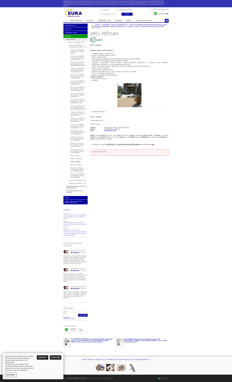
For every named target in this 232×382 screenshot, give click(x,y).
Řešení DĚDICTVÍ (76, 20)
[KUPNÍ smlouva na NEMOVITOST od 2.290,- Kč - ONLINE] (121, 367)
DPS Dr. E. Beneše (76, 158)
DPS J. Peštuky (75, 161)
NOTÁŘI (84, 359)
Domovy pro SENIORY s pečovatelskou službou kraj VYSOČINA (78, 175)
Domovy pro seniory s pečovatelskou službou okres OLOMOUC (77, 145)
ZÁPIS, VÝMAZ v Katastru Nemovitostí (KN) (73, 202)
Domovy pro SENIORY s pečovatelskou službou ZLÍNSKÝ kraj (78, 95)
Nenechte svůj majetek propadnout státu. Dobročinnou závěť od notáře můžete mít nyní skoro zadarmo (74, 232)
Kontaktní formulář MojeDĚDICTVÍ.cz (139, 359)
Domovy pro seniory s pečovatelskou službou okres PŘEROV (77, 151)
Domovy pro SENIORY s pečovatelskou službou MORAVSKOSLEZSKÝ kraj (78, 64)
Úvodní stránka (65, 20)
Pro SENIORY (70, 39)
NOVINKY (67, 210)
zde (12, 362)
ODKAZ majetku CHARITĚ (120, 359)
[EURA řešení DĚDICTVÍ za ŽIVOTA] (73, 12)
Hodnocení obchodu (144, 20)
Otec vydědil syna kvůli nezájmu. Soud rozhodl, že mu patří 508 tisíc (74, 216)
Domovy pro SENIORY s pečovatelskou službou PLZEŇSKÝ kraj (78, 76)
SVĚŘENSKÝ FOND (104, 20)
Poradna (118, 20)
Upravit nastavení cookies (106, 378)
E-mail (65, 311)
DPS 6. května (75, 155)
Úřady (129, 20)
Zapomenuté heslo (69, 318)
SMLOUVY (90, 20)
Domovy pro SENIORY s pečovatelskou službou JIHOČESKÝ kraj (78, 113)
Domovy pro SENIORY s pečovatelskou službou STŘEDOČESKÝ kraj (78, 57)
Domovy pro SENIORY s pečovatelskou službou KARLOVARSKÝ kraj (78, 70)
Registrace (165, 9)
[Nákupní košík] (66, 329)
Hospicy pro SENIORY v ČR (77, 183)
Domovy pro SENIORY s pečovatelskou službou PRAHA (78, 51)
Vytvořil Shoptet (164, 378)
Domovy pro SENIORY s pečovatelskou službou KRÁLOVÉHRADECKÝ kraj (78, 107)
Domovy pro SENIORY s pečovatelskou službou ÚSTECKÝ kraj (78, 120)
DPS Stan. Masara (76, 164)
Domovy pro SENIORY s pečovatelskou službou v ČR (77, 46)
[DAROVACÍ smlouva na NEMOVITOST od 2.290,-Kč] (110, 367)
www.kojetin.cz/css (110, 130)
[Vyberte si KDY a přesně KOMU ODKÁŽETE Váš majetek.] (131, 367)
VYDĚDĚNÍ (109, 359)
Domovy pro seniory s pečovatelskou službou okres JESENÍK (77, 138)
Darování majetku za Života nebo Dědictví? (76, 187)
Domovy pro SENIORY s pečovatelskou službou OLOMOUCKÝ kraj (78, 126)
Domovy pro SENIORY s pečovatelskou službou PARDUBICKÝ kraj (78, 101)
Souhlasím (55, 357)
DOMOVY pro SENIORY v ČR (96, 359)
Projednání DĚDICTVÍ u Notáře (74, 191)
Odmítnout (42, 357)
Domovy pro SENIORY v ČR (76, 42)
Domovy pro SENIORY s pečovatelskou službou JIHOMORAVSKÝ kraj (78, 88)
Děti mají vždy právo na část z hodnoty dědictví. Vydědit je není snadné (75, 224)
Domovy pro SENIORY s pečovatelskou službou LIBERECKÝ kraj (78, 82)
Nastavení (10, 375)
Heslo (65, 313)
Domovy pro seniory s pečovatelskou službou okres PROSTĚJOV (77, 169)
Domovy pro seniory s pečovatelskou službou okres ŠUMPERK (77, 132)
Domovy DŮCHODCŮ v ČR (77, 180)
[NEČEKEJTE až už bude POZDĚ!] (100, 367)
